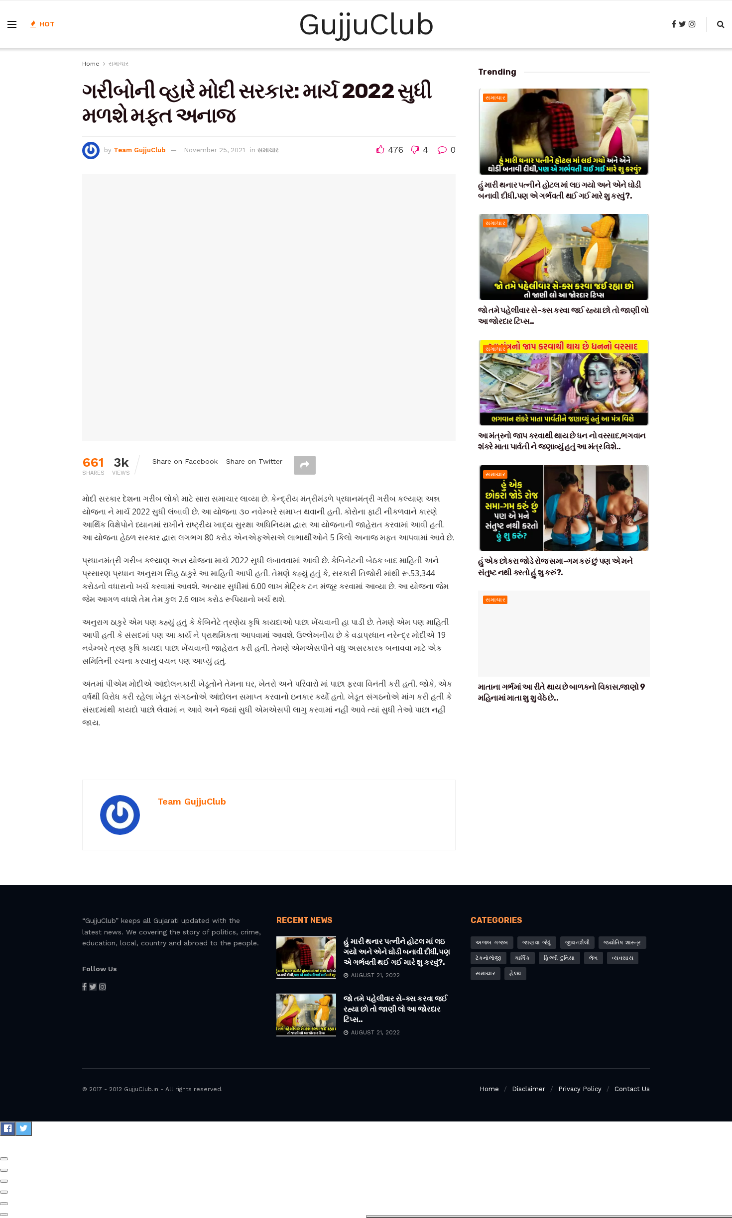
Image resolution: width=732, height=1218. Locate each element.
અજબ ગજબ (492, 942)
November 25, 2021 (214, 150)
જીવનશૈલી (577, 942)
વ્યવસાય (623, 958)
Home (91, 63)
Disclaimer (528, 1089)
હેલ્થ (515, 973)
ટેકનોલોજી (488, 958)
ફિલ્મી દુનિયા (559, 958)
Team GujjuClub (139, 150)
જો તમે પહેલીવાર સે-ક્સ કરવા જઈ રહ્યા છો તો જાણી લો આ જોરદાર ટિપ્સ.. (396, 1009)
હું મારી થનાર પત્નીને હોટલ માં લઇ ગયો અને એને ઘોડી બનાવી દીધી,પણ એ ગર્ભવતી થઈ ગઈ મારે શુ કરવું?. (397, 952)
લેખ (593, 958)
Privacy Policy (580, 1089)
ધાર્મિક (522, 958)
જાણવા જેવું (536, 942)
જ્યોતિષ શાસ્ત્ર (622, 942)
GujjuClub (365, 24)
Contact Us (632, 1089)
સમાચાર (118, 63)
